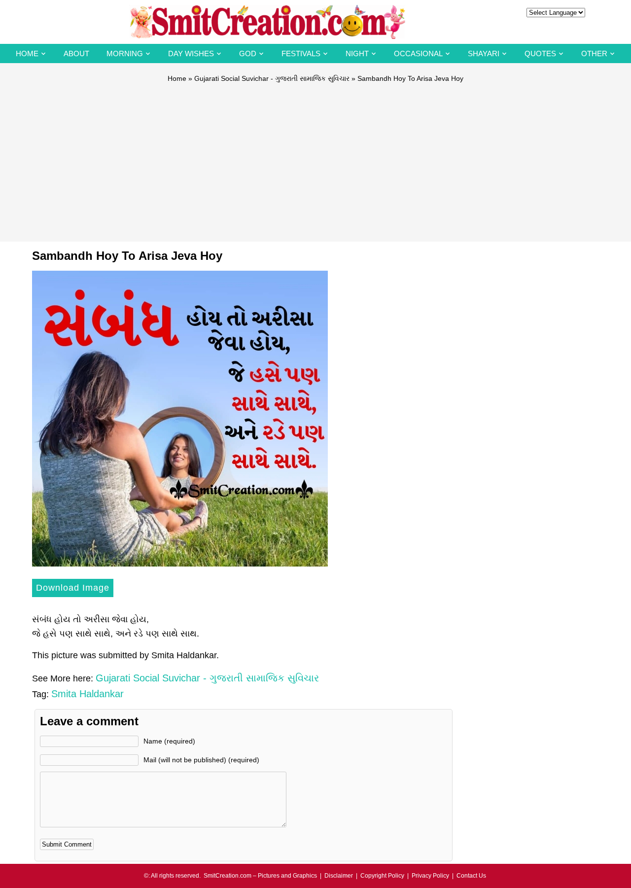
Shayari (483, 53)
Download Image (72, 588)
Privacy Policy (430, 875)
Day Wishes (191, 53)
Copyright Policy (382, 875)
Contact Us (471, 875)
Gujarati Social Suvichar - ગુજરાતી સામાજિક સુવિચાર (272, 78)
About (76, 53)
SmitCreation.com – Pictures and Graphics (260, 875)
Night (357, 53)
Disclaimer (338, 875)
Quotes (540, 53)
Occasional (418, 53)
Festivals (300, 53)
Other (594, 53)
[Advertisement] (315, 158)
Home (27, 53)
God (247, 53)
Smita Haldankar (87, 693)
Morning (124, 53)
